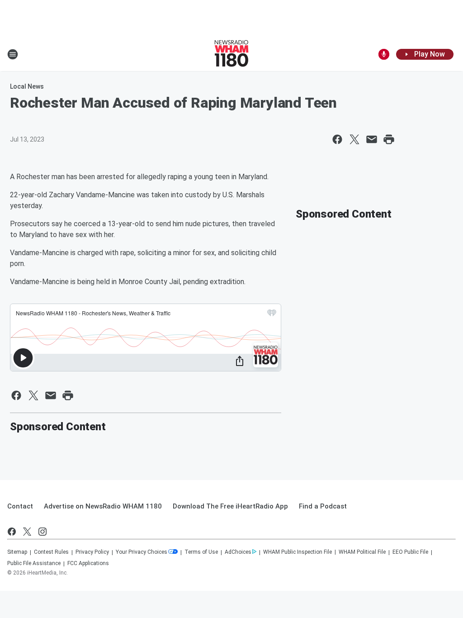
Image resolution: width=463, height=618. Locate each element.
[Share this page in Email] (371, 139)
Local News (27, 86)
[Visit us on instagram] (42, 531)
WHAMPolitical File (362, 552)
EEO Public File (410, 552)
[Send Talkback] (383, 54)
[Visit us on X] (27, 531)
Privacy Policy (92, 552)
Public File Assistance (34, 563)
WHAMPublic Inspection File (297, 552)
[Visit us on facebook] (11, 531)
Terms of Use (201, 552)
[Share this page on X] (354, 139)
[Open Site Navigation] (12, 54)
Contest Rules (51, 552)
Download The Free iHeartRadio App (230, 506)
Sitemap (17, 552)
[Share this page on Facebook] (337, 139)
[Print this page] (389, 139)
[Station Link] (231, 54)
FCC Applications (88, 563)
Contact (20, 506)
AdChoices (238, 552)
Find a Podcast (323, 506)
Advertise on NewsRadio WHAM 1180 (103, 506)
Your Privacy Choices (141, 552)
